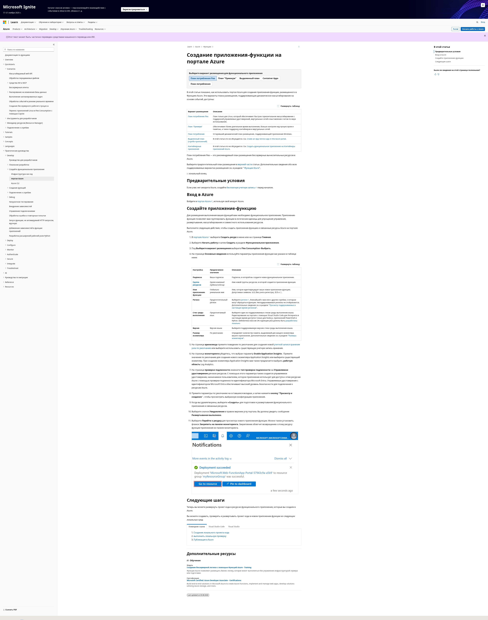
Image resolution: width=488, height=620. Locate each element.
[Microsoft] (4, 22)
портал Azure (204, 201)
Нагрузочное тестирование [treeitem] (21, 202)
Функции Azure (251, 168)
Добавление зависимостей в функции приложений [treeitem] (25, 229)
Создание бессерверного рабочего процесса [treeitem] (29, 106)
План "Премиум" (195, 126)
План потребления (196, 134)
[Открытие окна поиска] (477, 22)
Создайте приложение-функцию (449, 58)
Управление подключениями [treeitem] (22, 211)
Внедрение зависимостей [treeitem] (20, 206)
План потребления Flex (198, 116)
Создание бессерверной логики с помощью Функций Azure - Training (219, 567)
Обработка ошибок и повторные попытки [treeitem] (27, 215)
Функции (207, 46)
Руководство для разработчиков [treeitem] (23, 160)
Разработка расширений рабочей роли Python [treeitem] (29, 236)
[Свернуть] (54, 45)
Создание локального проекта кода (211, 532)
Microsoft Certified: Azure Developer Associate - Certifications (214, 580)
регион (244, 300)
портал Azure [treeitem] (17, 178)
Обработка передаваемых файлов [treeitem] (24, 78)
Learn (189, 46)
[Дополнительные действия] (299, 47)
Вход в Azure (440, 55)
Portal (455, 29)
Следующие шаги (443, 61)
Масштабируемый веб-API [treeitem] (20, 73)
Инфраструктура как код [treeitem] (22, 174)
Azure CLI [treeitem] (15, 183)
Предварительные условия (447, 51)
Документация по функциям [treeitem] (17, 55)
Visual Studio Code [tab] (217, 526)
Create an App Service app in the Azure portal (266, 139)
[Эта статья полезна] (435, 74)
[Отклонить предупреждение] (483, 5)
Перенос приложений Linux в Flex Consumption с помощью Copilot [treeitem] (30, 112)
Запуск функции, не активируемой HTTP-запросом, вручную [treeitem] (31, 222)
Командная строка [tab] (197, 526)
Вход (483, 22)
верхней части (245, 164)
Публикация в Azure (204, 539)
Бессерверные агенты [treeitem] (19, 87)
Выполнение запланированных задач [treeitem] (26, 96)
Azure (197, 46)
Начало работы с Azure (473, 29)
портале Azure (200, 237)
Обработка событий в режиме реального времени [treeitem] (31, 101)
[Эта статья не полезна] (438, 74)
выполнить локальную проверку (210, 536)
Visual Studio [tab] (233, 526)
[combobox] (28, 49)
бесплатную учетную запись (241, 187)
